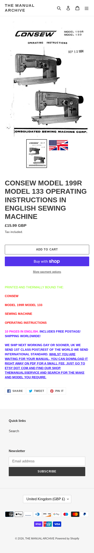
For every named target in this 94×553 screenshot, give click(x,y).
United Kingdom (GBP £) (45, 499)
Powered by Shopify (67, 538)
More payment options (47, 271)
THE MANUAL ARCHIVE (20, 7)
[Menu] (86, 8)
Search (14, 431)
